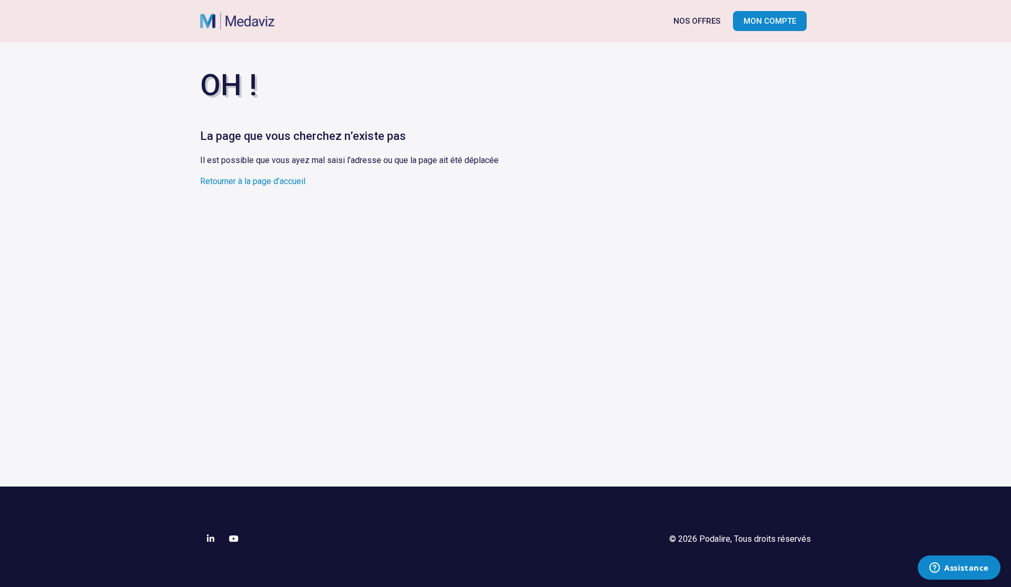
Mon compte (770, 21)
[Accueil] (242, 21)
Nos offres (696, 21)
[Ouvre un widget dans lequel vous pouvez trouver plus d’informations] (959, 568)
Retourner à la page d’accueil (252, 181)
